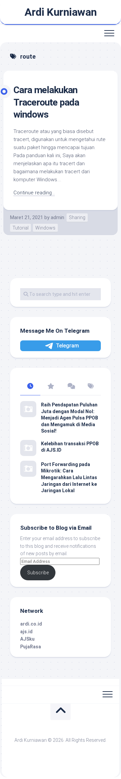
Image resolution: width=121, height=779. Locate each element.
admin (57, 217)
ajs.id (26, 631)
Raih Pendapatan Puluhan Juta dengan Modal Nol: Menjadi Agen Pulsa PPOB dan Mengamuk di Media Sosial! (69, 418)
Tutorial (20, 228)
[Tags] (91, 386)
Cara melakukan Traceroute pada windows (46, 102)
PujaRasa (30, 646)
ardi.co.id (31, 624)
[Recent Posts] (30, 386)
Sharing (77, 217)
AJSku (27, 639)
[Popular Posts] (50, 386)
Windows (45, 228)
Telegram (67, 345)
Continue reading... (34, 193)
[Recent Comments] (71, 386)
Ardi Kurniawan (61, 12)
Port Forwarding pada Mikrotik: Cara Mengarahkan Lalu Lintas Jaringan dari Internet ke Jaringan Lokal (69, 477)
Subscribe (38, 572)
